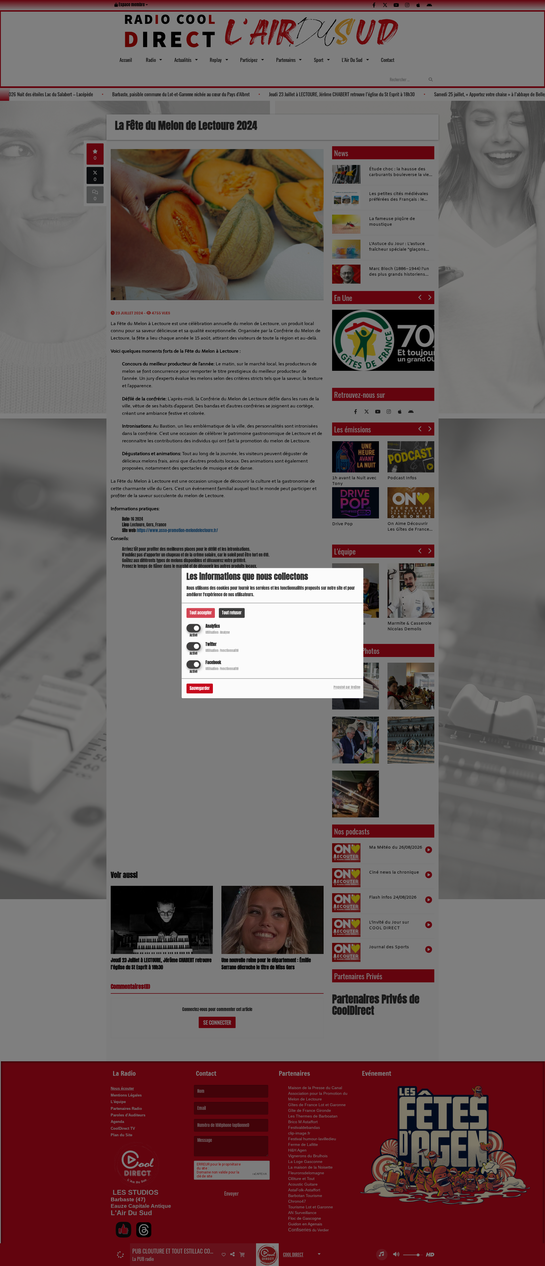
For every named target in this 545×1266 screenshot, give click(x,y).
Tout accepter (201, 613)
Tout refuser (232, 613)
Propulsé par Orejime (347, 687)
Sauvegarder (200, 688)
